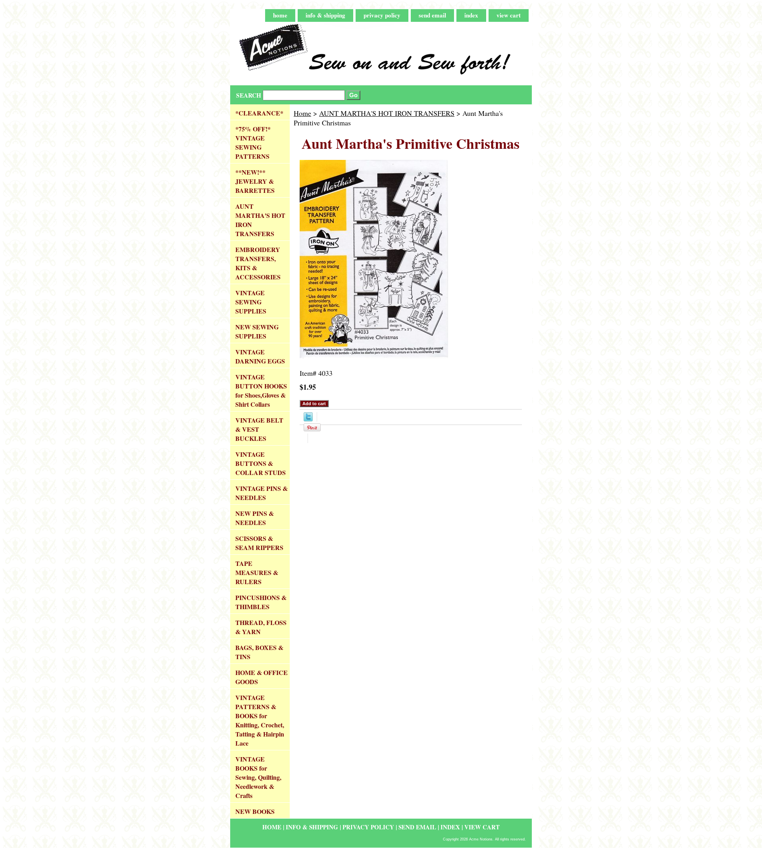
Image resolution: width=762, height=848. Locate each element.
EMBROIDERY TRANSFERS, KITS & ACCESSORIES (258, 263)
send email (432, 15)
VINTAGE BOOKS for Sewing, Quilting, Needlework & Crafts (258, 777)
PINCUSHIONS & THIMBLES (261, 602)
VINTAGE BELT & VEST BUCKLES (259, 429)
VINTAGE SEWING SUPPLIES (250, 301)
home (280, 15)
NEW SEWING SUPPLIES (257, 331)
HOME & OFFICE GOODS (261, 677)
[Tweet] (308, 418)
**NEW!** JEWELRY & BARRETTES (255, 181)
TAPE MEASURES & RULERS (256, 572)
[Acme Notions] (329, 53)
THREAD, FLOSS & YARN (261, 627)
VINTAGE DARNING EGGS (260, 356)
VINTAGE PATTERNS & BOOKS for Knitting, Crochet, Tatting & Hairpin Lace (259, 720)
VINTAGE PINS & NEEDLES (261, 493)
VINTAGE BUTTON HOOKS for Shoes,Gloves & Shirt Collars (261, 390)
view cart (508, 15)
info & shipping (325, 15)
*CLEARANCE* (259, 112)
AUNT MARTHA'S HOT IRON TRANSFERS (386, 113)
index (471, 15)
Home (302, 113)
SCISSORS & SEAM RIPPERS (259, 543)
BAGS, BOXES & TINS (259, 652)
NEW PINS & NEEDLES (254, 518)
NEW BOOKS (255, 811)
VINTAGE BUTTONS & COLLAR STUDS (260, 463)
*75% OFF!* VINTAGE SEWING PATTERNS (253, 142)
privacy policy (382, 15)
